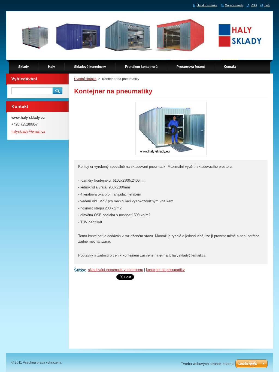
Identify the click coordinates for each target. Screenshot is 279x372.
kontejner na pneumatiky (165, 270)
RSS (254, 5)
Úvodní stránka (85, 79)
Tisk (267, 5)
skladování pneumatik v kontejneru (115, 270)
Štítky (79, 270)
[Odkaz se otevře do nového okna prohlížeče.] (171, 155)
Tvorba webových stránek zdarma (207, 364)
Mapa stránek (234, 5)
